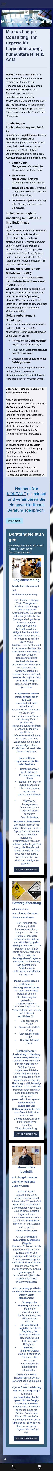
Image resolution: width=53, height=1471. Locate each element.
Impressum (14, 520)
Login (46, 1459)
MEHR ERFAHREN (26, 869)
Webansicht (43, 1462)
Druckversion (13, 1459)
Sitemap (8, 1462)
